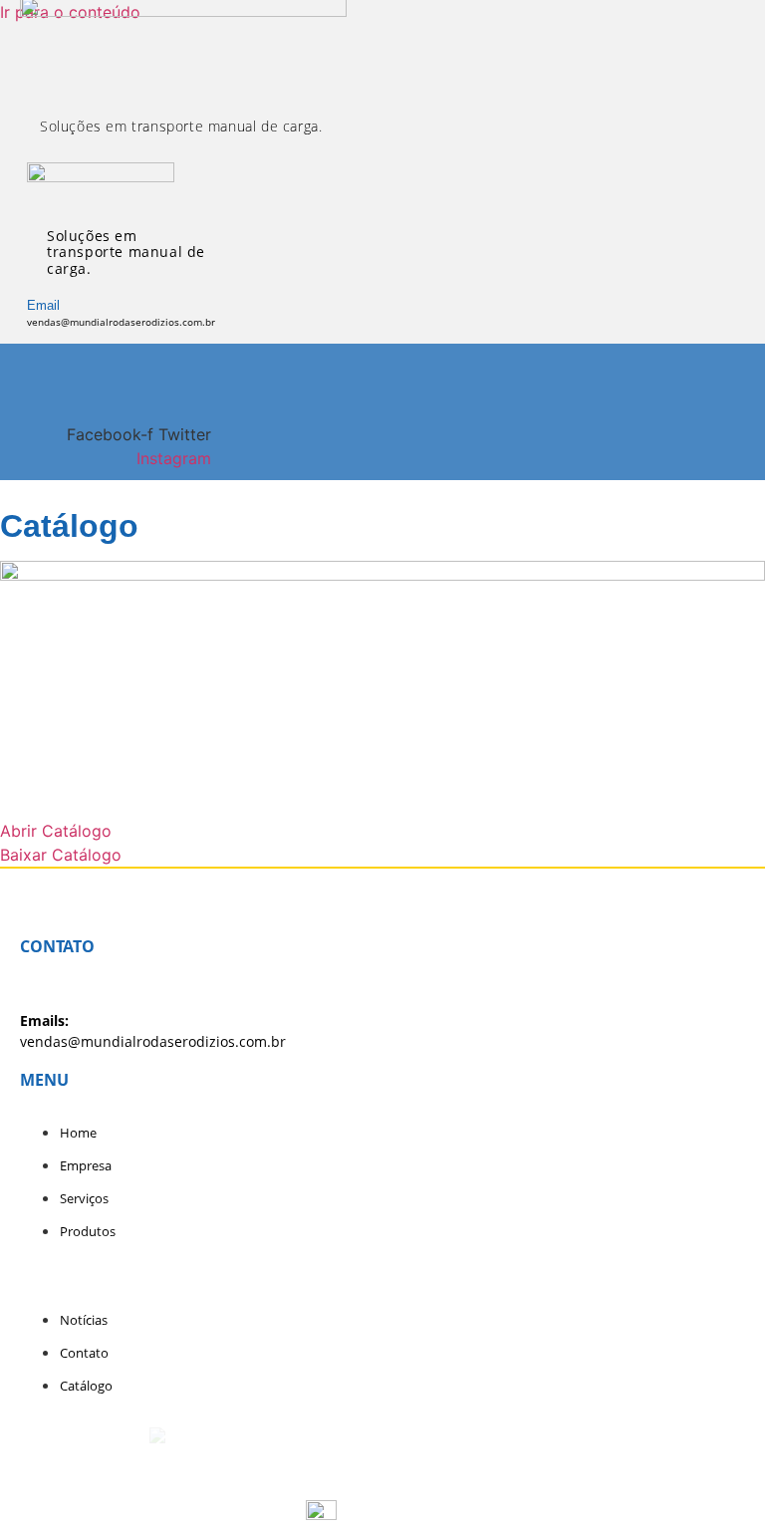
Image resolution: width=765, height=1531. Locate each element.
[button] (15, 359)
